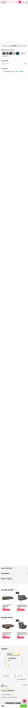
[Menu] (2, 1)
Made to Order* (14, 45)
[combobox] (22, 679)
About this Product (6, 568)
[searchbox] (7, 676)
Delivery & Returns (6, 578)
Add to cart (23, 706)
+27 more (23, 53)
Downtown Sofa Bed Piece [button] (12, 697)
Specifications (5, 573)
